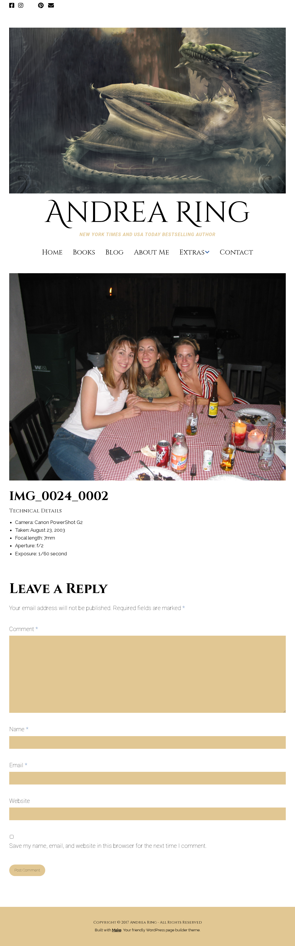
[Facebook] (12, 6)
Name (19, 729)
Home (52, 252)
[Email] (51, 6)
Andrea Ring (147, 213)
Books (84, 252)
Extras (192, 252)
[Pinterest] (41, 6)
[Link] (30, 6)
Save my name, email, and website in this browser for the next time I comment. (108, 845)
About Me (151, 252)
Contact (236, 252)
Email (18, 765)
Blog (114, 252)
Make (116, 930)
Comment (23, 629)
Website (19, 800)
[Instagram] (20, 6)
